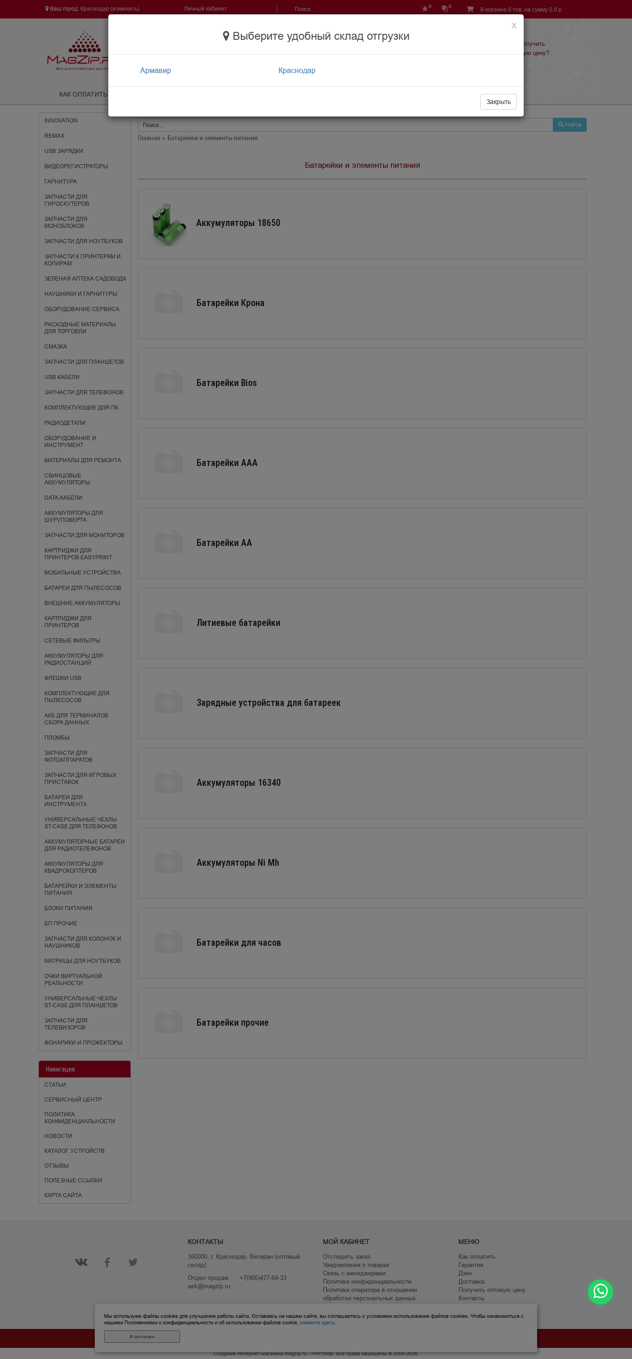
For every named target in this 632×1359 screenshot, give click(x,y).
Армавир (155, 70)
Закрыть (498, 101)
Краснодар (297, 70)
